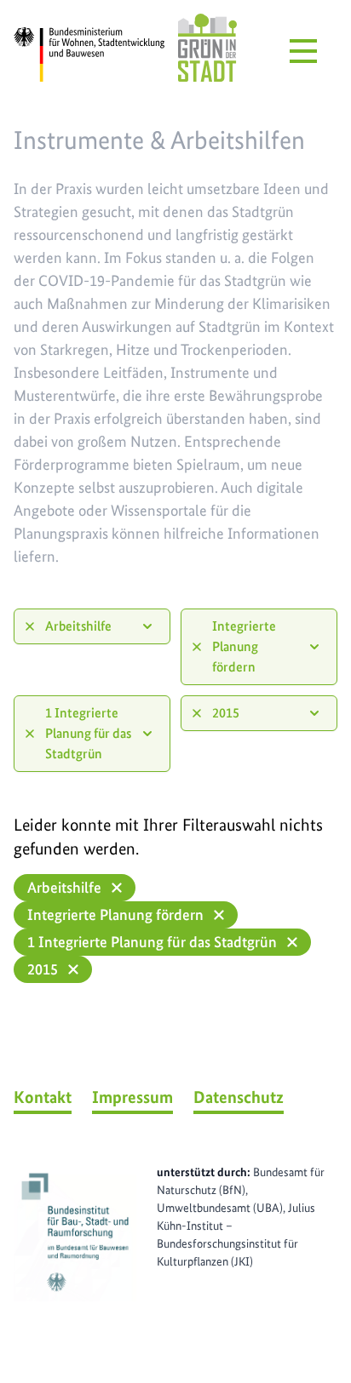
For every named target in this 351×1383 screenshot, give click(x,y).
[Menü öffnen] (303, 51)
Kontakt (43, 1097)
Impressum (132, 1097)
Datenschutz (238, 1097)
